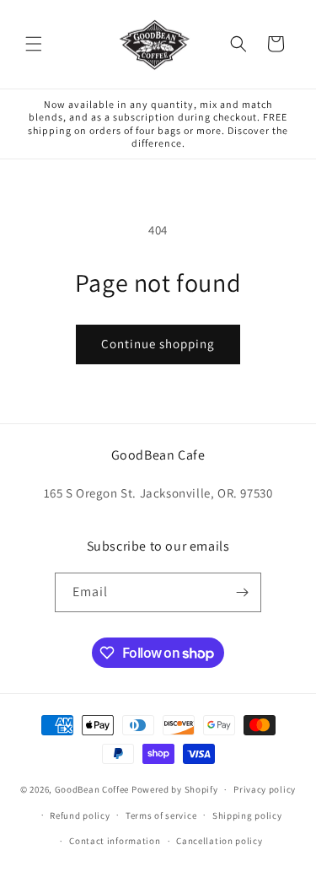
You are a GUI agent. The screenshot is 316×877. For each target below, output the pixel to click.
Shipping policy (247, 815)
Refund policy (80, 815)
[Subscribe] (241, 592)
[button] (33, 43)
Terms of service (161, 815)
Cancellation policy (219, 841)
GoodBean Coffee (92, 789)
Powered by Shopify (174, 789)
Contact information (114, 841)
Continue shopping (158, 344)
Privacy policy (264, 789)
